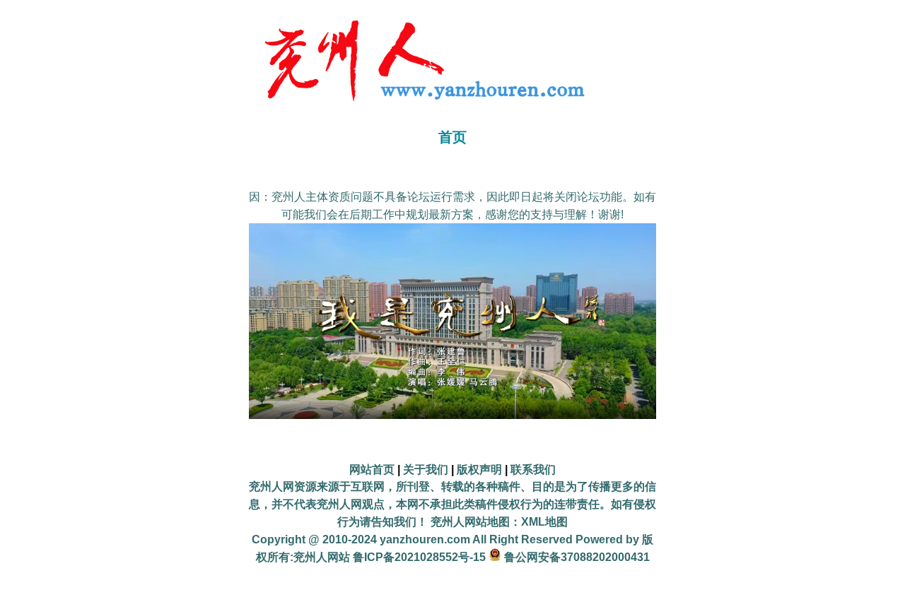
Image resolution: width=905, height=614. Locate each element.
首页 (452, 137)
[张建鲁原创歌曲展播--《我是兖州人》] (452, 415)
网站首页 (372, 470)
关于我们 (425, 470)
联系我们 (533, 470)
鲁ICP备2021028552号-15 (419, 557)
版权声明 (479, 470)
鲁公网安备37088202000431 (577, 557)
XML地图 (544, 522)
